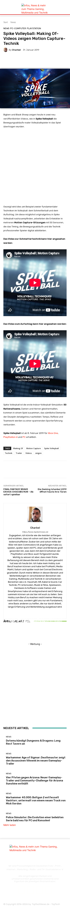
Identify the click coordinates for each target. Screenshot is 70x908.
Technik (8, 453)
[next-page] (6, 633)
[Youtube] (48, 890)
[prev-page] (4, 633)
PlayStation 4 (10, 437)
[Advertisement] (35, 168)
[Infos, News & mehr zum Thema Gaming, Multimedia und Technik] (35, 9)
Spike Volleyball (51, 448)
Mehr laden (9, 824)
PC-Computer (18, 28)
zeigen (38, 453)
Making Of (18, 448)
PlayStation (34, 28)
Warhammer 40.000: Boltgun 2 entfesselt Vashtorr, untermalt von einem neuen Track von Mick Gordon (36, 800)
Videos (28, 453)
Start (5, 22)
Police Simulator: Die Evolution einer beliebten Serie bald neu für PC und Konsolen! (35, 819)
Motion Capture (33, 448)
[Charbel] (6, 50)
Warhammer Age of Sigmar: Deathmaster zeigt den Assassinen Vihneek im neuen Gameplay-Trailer (35, 760)
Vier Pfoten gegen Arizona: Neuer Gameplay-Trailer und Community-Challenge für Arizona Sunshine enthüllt (35, 623)
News (13, 22)
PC (24, 437)
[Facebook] (21, 890)
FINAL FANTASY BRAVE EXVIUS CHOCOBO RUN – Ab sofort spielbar (18, 492)
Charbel (16, 50)
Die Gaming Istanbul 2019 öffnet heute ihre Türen (52, 490)
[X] (39, 890)
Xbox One (53, 433)
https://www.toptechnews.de (35, 532)
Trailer (19, 453)
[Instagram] (30, 890)
